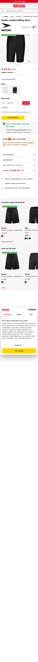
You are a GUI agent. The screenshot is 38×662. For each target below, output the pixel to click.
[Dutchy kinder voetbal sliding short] (5, 90)
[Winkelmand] (36, 6)
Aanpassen (17, 345)
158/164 (5, 107)
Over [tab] (31, 314)
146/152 (26, 103)
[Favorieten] (33, 6)
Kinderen (18, 16)
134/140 (18, 103)
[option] (2, 236)
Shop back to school (20, 1)
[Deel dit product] (35, 69)
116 (3, 103)
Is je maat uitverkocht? (8, 79)
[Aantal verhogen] (34, 117)
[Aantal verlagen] (27, 117)
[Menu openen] (2, 5)
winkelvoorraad (20, 130)
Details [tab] (19, 314)
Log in (5, 142)
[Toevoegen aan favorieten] (21, 206)
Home (12, 16)
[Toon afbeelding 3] (20, 65)
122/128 (10, 103)
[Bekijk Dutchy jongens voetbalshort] (12, 215)
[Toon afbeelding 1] (17, 65)
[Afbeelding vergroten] (29, 62)
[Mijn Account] (30, 6)
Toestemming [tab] (7, 314)
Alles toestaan (19, 350)
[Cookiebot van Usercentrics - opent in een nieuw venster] (28, 310)
